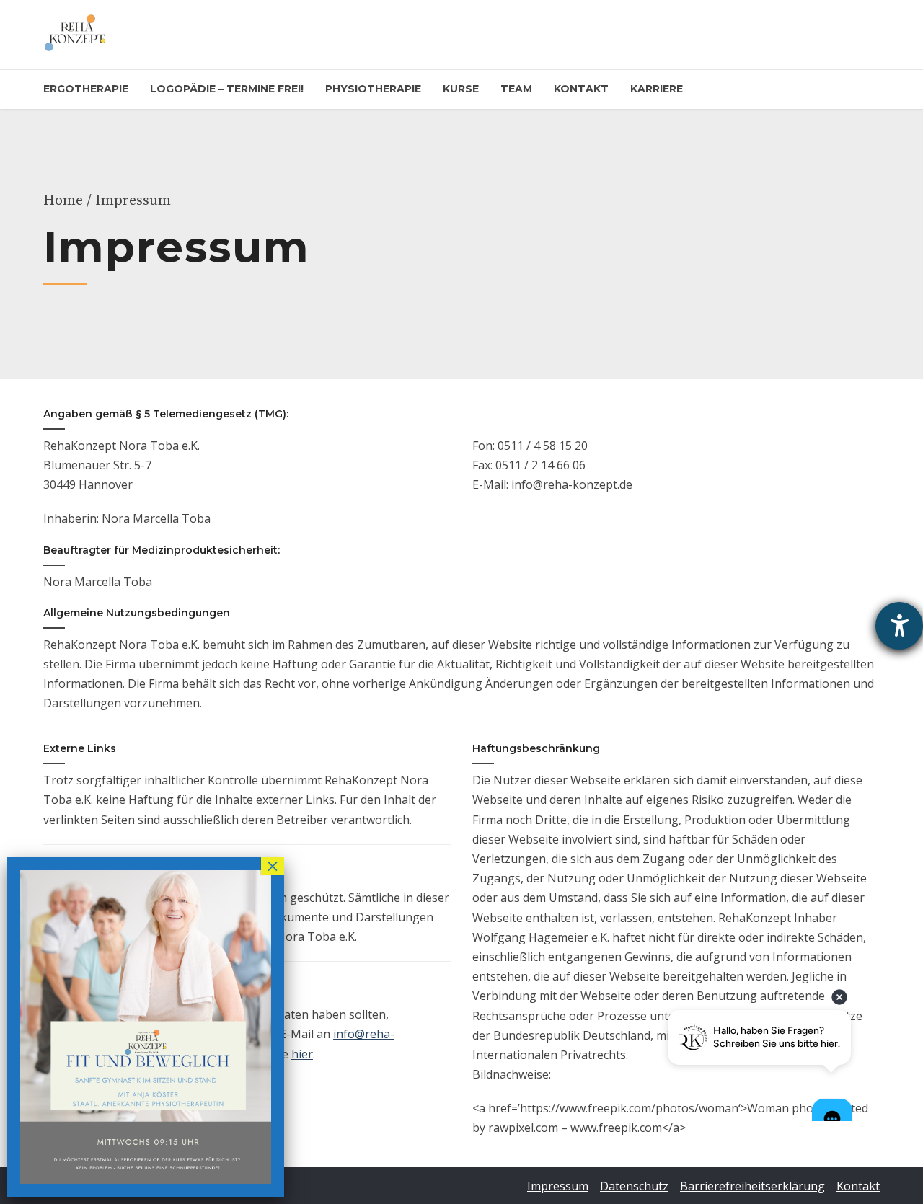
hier (302, 1054)
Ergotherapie (85, 88)
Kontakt (581, 88)
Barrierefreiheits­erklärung (752, 1186)
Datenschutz (634, 1186)
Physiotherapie (373, 88)
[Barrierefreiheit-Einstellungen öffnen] (899, 626)
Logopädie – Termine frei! (227, 88)
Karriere (656, 88)
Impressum (557, 1186)
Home (63, 201)
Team (516, 88)
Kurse (461, 88)
